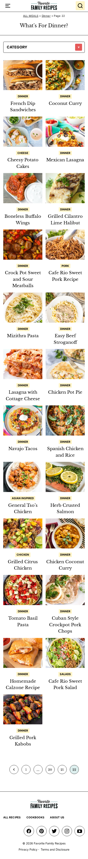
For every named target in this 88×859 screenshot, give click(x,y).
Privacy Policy (28, 849)
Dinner (46, 15)
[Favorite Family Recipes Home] (44, 6)
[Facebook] (29, 831)
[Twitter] (54, 831)
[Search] (80, 5)
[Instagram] (67, 831)
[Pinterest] (41, 831)
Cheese (22, 153)
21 (63, 771)
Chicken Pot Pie (65, 392)
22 (75, 771)
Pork (65, 265)
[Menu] (7, 5)
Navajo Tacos (22, 448)
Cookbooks (35, 817)
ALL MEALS (30, 15)
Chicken (23, 554)
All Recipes (12, 817)
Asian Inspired (23, 498)
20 (51, 771)
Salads (65, 674)
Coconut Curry (65, 103)
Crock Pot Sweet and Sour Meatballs (23, 279)
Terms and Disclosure (55, 849)
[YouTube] (79, 831)
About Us (57, 817)
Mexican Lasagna (65, 160)
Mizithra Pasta (23, 335)
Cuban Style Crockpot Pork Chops (65, 625)
